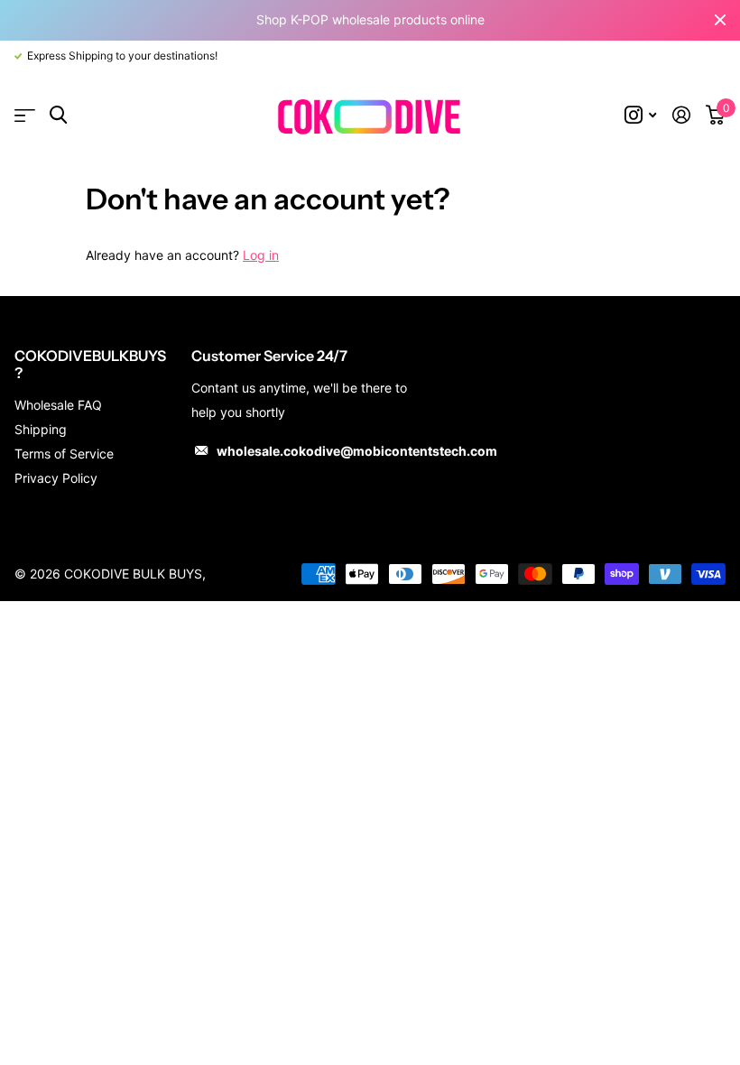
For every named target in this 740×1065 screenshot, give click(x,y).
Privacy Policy (55, 478)
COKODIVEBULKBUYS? (90, 364)
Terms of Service (64, 453)
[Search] (58, 115)
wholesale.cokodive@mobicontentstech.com (357, 450)
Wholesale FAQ (58, 404)
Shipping (40, 429)
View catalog (24, 116)
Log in (261, 255)
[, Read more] (640, 115)
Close (720, 20)
